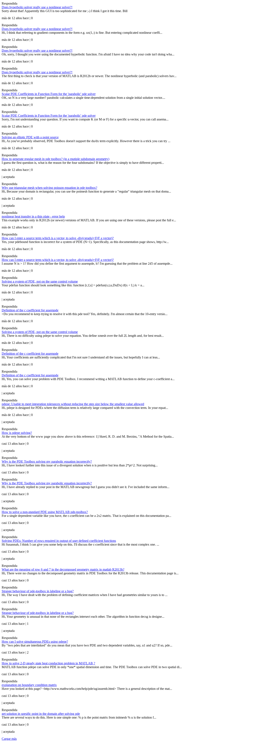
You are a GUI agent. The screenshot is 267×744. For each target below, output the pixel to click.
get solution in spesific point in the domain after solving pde (41, 713)
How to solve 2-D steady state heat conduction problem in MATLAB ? (48, 663)
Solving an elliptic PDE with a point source (30, 137)
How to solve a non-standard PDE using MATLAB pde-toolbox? (45, 512)
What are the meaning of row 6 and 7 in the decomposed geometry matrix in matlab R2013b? (63, 569)
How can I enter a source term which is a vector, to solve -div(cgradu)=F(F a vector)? (58, 238)
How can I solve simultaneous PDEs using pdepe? (35, 641)
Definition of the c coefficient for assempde (30, 310)
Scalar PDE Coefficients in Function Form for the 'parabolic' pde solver (49, 94)
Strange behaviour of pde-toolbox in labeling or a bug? (38, 591)
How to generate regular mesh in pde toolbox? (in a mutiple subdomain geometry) (55, 159)
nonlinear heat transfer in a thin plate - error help (33, 216)
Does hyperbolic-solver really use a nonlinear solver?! (37, 7)
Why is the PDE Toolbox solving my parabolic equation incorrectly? (47, 461)
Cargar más (9, 738)
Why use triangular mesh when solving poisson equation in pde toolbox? (49, 187)
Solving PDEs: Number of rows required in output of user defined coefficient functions (59, 540)
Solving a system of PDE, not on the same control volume (40, 281)
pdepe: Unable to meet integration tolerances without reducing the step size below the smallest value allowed (73, 404)
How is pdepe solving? (17, 433)
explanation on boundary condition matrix (29, 685)
